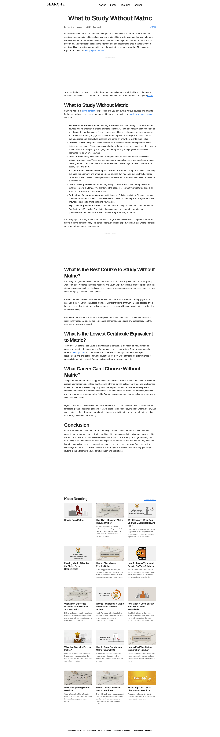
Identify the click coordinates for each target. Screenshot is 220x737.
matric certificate (89, 111)
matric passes (78, 352)
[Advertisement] (110, 75)
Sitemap (149, 730)
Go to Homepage (104, 730)
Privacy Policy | (138, 730)
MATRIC (153, 27)
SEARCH (139, 5)
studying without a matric (141, 114)
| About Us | (118, 730)
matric (150, 95)
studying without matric (95, 50)
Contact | (127, 730)
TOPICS (102, 5)
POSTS (113, 5)
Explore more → (150, 500)
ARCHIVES (125, 5)
